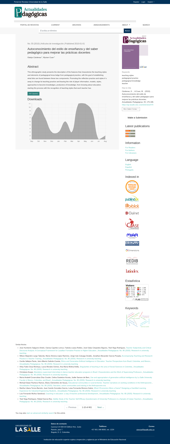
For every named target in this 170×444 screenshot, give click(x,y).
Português (129, 170)
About (125, 25)
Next (100, 407)
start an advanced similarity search (40, 413)
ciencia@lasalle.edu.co (145, 430)
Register (136, 2)
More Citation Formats (130, 109)
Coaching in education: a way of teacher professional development (72, 394)
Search (146, 25)
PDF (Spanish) (33, 93)
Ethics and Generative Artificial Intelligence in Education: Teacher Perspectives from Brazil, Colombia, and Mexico (106, 361)
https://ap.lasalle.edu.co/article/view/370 (137, 105)
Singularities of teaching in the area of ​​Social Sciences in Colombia (106, 367)
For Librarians (130, 153)
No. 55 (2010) (34, 44)
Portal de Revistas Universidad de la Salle (30, 2)
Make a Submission (137, 117)
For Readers (130, 148)
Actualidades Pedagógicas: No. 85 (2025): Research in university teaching (72, 359)
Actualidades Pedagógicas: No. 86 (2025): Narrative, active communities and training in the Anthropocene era (63, 385)
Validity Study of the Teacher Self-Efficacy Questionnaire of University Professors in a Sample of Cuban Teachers (97, 399)
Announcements (102, 25)
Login (143, 2)
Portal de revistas (29, 25)
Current (55, 25)
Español (128, 167)
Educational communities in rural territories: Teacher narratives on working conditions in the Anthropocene (110, 383)
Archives (76, 25)
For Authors (130, 150)
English (152, 2)
